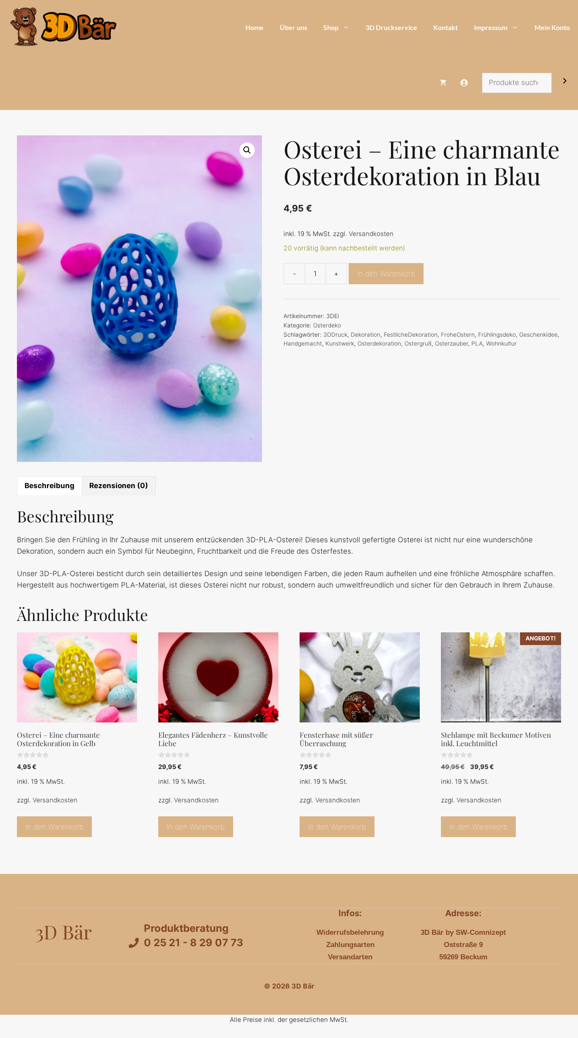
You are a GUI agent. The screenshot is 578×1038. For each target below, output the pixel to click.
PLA (477, 343)
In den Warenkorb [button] (54, 827)
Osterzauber (451, 343)
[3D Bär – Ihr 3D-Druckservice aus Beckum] (62, 27)
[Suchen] (565, 82)
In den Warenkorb (386, 273)
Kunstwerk (339, 343)
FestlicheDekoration (411, 334)
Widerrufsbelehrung (350, 932)
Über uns (293, 27)
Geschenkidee (538, 334)
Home (254, 27)
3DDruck (335, 334)
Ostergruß (418, 343)
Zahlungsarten (350, 945)
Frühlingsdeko (497, 334)
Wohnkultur (501, 343)
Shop (331, 27)
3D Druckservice (391, 27)
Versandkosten (371, 234)
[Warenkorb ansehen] (443, 82)
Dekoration (365, 334)
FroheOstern (458, 334)
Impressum (490, 27)
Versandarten (350, 957)
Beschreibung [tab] (49, 485)
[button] (247, 150)
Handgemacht (302, 343)
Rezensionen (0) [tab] (118, 485)
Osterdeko (327, 325)
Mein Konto (552, 27)
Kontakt (445, 27)
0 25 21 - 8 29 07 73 (193, 942)
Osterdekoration (379, 343)
